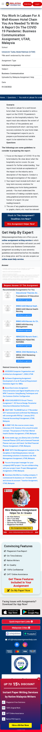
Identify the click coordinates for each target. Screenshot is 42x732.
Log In (37, 4)
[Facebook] (16, 644)
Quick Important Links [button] (20, 621)
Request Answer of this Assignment (21, 285)
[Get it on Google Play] (31, 612)
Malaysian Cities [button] (20, 628)
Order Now (27, 4)
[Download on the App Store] (11, 612)
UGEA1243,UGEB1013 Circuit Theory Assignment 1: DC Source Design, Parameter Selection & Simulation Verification (20, 403)
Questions (12, 97)
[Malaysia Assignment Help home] (14, 4)
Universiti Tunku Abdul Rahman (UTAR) (18, 52)
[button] (3, 4)
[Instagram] (25, 644)
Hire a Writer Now (20, 725)
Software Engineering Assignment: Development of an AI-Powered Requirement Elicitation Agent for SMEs (20, 381)
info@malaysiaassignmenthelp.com (22, 639)
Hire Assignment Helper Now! (21, 224)
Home (2, 97)
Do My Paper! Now (20, 590)
